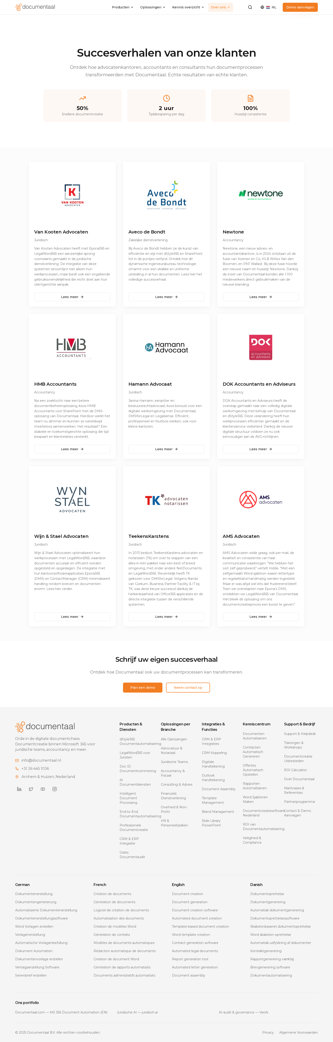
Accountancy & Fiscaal (173, 773)
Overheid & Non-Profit (174, 809)
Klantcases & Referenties (294, 790)
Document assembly (188, 975)
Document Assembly (219, 789)
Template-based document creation (200, 926)
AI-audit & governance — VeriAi (243, 1012)
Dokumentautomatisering (271, 975)
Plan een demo (142, 688)
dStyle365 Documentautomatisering (136, 741)
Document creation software (195, 910)
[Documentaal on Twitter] (31, 789)
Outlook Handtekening (213, 777)
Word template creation (191, 935)
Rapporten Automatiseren (255, 786)
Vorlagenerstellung (30, 935)
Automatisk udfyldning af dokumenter (280, 943)
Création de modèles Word (115, 926)
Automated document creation (197, 918)
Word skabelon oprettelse (270, 935)
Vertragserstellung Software (37, 967)
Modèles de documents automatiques (124, 943)
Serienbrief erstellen (31, 975)
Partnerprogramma (299, 802)
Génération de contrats (112, 935)
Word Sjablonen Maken (255, 799)
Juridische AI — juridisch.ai (137, 1012)
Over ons (218, 7)
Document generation (190, 902)
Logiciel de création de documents (121, 910)
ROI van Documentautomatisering (260, 826)
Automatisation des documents (119, 918)
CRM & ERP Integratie (129, 841)
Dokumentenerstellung (34, 894)
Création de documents (112, 894)
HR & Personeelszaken (174, 823)
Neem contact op (188, 688)
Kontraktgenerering (266, 951)
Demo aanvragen (300, 7)
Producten (120, 7)
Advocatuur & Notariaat (171, 750)
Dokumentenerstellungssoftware (41, 918)
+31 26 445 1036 (35, 768)
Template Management (213, 800)
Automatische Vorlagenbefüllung (41, 943)
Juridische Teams (174, 762)
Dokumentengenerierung (35, 902)
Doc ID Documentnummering (136, 768)
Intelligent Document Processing (128, 798)
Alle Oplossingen (174, 739)
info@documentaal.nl (41, 760)
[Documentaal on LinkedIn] (19, 789)
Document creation (187, 894)
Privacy (268, 1032)
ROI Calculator (295, 770)
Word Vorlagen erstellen (34, 926)
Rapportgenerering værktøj (272, 959)
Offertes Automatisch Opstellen (253, 770)
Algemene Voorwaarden (298, 1032)
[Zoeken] (250, 7)
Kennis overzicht (186, 7)
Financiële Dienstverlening (173, 796)
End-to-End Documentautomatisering (136, 814)
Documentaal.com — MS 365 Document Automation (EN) (61, 1012)
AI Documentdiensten (135, 782)
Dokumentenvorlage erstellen (39, 959)
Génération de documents (114, 902)
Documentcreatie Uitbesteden (298, 758)
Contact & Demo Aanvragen (297, 813)
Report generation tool (190, 959)
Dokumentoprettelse (267, 894)
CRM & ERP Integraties (211, 741)
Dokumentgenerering (267, 902)
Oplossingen (150, 7)
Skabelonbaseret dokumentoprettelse (280, 926)
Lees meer (69, 297)
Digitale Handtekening (213, 764)
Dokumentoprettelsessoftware (274, 918)
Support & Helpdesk (300, 734)
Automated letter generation (195, 967)
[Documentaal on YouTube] (43, 789)
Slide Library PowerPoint (211, 823)
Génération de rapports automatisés (122, 967)
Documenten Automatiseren (255, 736)
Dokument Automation (34, 951)
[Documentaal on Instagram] (55, 789)
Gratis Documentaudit (132, 854)
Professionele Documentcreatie (134, 827)
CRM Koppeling (214, 753)
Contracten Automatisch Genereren (253, 751)
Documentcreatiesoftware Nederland (260, 813)
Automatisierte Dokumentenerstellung (46, 910)
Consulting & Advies (176, 784)
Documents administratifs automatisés (124, 975)
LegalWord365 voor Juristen (135, 755)
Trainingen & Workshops (294, 745)
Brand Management (218, 812)
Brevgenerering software (270, 967)
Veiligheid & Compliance (252, 840)
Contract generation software (195, 943)
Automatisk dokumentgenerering (277, 910)
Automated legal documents (195, 951)
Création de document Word (116, 959)
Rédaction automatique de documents (125, 951)
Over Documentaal (299, 779)
